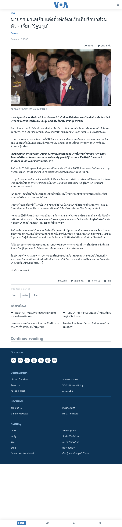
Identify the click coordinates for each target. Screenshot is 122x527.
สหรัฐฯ (14, 436)
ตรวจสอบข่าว (68, 448)
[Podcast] (47, 360)
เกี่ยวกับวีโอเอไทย (19, 379)
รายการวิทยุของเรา (20, 414)
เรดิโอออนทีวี (68, 408)
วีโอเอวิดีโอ (16, 408)
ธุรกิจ (13, 448)
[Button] (89, 46)
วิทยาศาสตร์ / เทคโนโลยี (23, 453)
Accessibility (68, 391)
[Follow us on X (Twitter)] (27, 360)
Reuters (14, 33)
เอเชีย (13, 430)
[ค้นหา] (100, 523)
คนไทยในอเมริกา (70, 442)
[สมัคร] (54, 360)
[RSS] (41, 360)
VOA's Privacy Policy (72, 385)
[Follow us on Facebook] (13, 360)
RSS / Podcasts (70, 414)
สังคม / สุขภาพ (69, 430)
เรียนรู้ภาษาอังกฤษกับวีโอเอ (75, 453)
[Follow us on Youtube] (20, 360)
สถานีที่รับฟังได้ (18, 391)
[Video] (73, 523)
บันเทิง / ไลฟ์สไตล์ (70, 436)
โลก (13, 13)
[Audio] (47, 523)
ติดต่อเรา (15, 385)
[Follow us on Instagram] (34, 360)
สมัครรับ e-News (70, 379)
